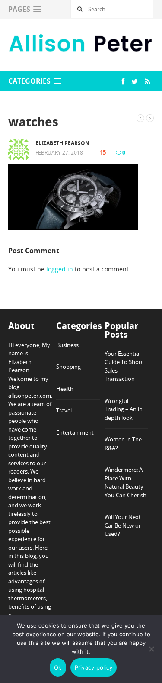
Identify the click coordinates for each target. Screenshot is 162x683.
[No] (151, 648)
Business (67, 345)
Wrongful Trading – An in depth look (124, 409)
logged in (59, 269)
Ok (58, 667)
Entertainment (75, 432)
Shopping (68, 366)
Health (64, 389)
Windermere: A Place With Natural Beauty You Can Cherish (125, 482)
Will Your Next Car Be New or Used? (123, 525)
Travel (64, 410)
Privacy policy (94, 667)
